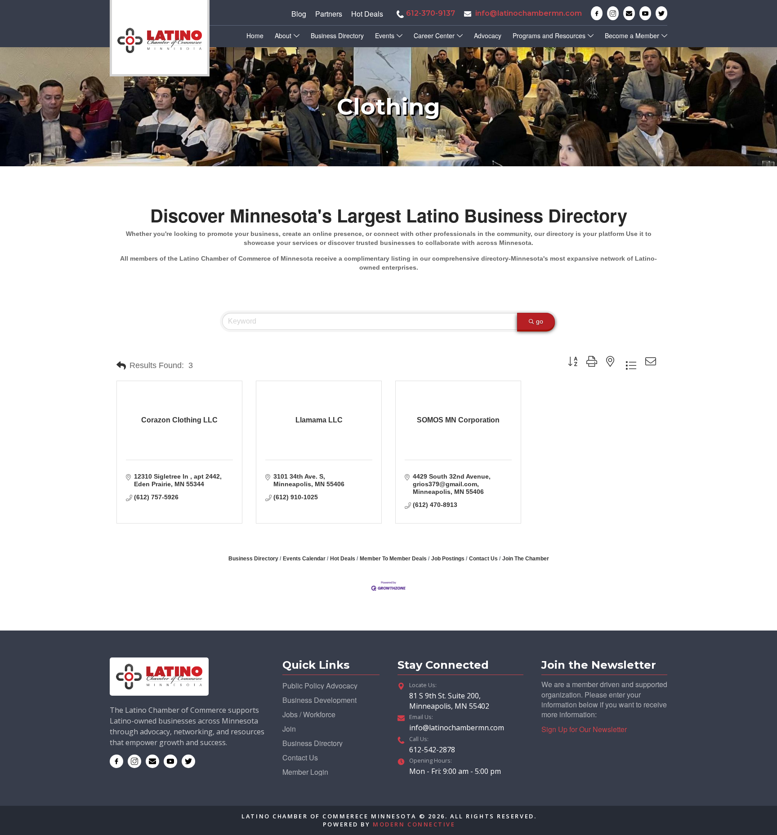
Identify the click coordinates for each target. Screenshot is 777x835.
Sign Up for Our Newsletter (584, 729)
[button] (121, 366)
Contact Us (483, 558)
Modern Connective (414, 824)
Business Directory (253, 558)
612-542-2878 (432, 750)
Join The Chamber (525, 558)
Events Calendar (304, 558)
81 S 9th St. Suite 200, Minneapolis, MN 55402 (449, 701)
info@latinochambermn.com (528, 13)
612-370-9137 (430, 13)
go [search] (539, 321)
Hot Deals (342, 558)
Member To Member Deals (393, 558)
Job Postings (447, 558)
